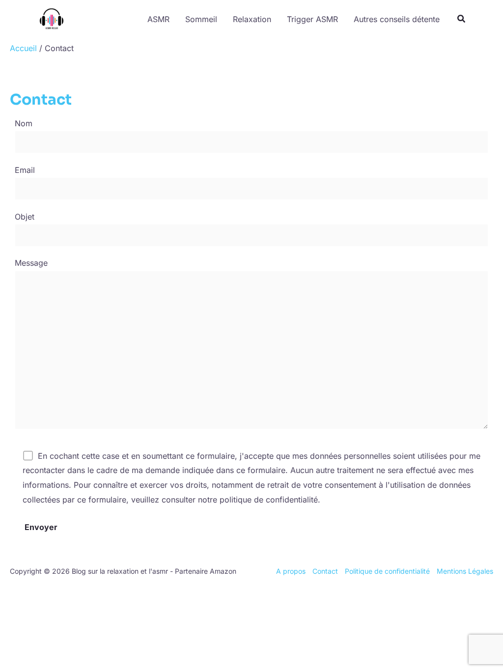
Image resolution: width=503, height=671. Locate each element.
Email (25, 170)
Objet (24, 217)
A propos (291, 571)
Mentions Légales (465, 571)
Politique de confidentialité (387, 571)
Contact (325, 571)
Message (31, 263)
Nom (23, 123)
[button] (461, 20)
